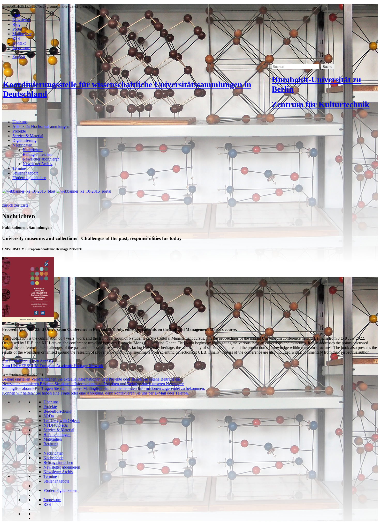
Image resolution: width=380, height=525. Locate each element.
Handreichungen (57, 434)
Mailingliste (22, 34)
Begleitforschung (57, 411)
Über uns (19, 122)
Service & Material (27, 136)
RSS (16, 38)
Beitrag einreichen (37, 154)
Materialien (52, 439)
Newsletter (21, 20)
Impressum (21, 48)
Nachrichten (22, 145)
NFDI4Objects (55, 425)
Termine (19, 168)
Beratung (50, 444)
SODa (48, 416)
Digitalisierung (24, 140)
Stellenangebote (25, 173)
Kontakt (19, 43)
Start (16, 15)
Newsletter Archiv (37, 164)
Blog (16, 24)
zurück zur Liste (15, 205)
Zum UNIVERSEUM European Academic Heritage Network (52, 365)
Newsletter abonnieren (41, 159)
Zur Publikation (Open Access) (27, 361)
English (18, 56)
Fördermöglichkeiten (29, 178)
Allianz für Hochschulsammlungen (40, 126)
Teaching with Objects (61, 420)
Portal (17, 29)
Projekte (19, 131)
